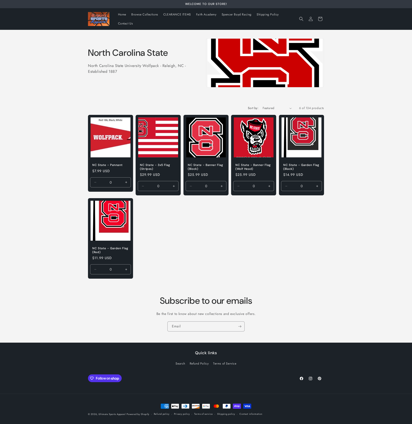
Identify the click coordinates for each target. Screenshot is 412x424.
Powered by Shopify (138, 414)
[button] (301, 19)
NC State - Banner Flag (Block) (205, 167)
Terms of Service (224, 363)
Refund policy (162, 414)
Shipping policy (226, 414)
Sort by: (253, 108)
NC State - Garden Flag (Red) (110, 250)
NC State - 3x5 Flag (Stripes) (155, 167)
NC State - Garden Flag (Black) (301, 167)
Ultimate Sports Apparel (112, 414)
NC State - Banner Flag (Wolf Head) (253, 167)
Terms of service (203, 414)
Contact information (250, 414)
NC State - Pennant (107, 165)
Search (180, 363)
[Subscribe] (239, 326)
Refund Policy (199, 363)
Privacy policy (182, 414)
